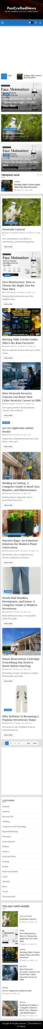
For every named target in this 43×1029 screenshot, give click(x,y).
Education (8, 387)
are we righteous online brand (17, 429)
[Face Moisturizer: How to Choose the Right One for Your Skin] (21, 265)
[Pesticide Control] (21, 212)
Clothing (8, 591)
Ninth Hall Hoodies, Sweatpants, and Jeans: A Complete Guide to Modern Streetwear (19, 603)
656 (28, 743)
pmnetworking (9, 404)
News (4, 886)
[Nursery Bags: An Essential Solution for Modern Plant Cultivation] (21, 523)
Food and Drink (9, 856)
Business (8, 476)
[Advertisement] (21, 48)
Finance (5, 851)
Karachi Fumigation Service (15, 137)
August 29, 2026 (26, 109)
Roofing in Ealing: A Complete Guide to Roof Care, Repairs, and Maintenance (21, 486)
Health (6, 94)
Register (40, 22)
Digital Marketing (10, 831)
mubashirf (8, 435)
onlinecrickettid (10, 346)
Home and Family (10, 129)
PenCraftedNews (21, 8)
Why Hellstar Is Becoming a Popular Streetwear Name (20, 718)
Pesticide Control (13, 133)
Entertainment (8, 841)
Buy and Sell (7, 816)
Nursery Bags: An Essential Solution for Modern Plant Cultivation (20, 544)
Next (35, 743)
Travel (5, 891)
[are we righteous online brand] (21, 422)
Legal (4, 876)
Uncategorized (8, 896)
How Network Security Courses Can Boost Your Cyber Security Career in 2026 (21, 397)
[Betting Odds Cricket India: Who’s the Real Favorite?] (7, 185)
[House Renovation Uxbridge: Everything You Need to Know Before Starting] (21, 641)
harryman (8, 494)
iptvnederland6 (11, 109)
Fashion (5, 846)
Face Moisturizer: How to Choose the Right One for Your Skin (19, 102)
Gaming (17, 182)
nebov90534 (8, 723)
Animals (5, 806)
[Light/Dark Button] (31, 22)
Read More (8, 247)
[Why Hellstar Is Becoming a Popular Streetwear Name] (21, 699)
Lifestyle (6, 423)
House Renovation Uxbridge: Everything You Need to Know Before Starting (21, 662)
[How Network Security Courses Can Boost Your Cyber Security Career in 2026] (21, 376)
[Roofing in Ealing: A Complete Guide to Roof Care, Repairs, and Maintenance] (21, 466)
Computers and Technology (15, 534)
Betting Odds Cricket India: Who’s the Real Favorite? (27, 185)
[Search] (35, 22)
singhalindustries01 (12, 551)
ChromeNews (33, 1023)
